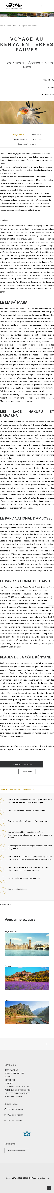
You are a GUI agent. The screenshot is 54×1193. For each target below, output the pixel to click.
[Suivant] (47, 119)
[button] (48, 6)
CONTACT (9, 1083)
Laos (7, 1000)
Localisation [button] (27, 778)
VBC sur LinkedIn (14, 1120)
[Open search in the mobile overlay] (40, 6)
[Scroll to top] (49, 1188)
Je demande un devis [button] (21, 764)
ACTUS (8, 1077)
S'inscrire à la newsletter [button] (16, 1150)
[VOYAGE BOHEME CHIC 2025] (14, 6)
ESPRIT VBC (10, 1080)
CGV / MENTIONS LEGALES (17, 1086)
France (8, 966)
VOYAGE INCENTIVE (13, 1096)
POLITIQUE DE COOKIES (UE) (18, 1090)
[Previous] (6, 119)
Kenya (9, 26)
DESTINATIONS (11, 1070)
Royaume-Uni (11, 932)
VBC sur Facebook (15, 1109)
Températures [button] (27, 771)
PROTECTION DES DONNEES (17, 1093)
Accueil (2, 26)
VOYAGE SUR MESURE (14, 1073)
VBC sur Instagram (15, 1115)
